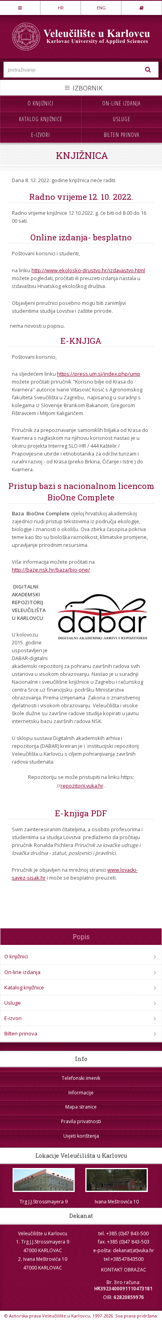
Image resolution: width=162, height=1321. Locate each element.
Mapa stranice (81, 1106)
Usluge (122, 119)
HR (61, 8)
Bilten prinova (122, 134)
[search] (148, 70)
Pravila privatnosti (81, 1121)
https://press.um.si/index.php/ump (98, 373)
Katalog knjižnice (41, 119)
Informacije (81, 1092)
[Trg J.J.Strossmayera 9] (43, 1180)
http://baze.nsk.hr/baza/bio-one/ (51, 569)
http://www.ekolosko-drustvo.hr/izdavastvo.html (88, 270)
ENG (101, 8)
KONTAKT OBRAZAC (123, 1269)
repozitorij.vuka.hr (82, 785)
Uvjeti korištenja (81, 1136)
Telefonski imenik (81, 1078)
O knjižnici (40, 103)
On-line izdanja (121, 103)
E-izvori (40, 134)
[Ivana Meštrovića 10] (116, 1180)
